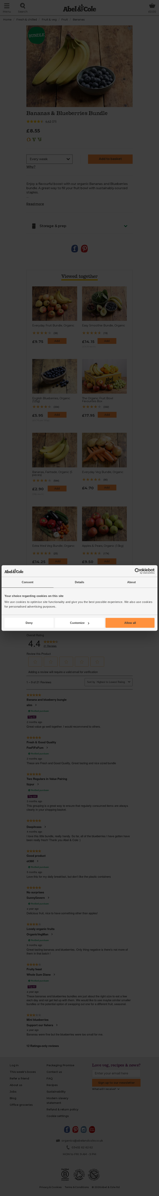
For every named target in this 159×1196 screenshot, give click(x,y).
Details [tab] (79, 582)
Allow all (130, 622)
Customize (77, 622)
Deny (29, 622)
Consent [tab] (27, 582)
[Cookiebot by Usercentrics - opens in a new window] (138, 571)
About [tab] (131, 582)
